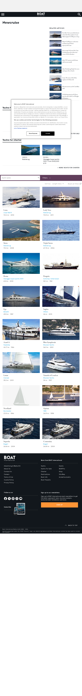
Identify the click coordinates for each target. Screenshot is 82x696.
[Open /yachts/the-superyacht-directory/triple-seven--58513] (61, 230)
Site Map (62, 474)
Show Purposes (33, 133)
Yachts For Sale (46, 469)
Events (61, 466)
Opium (46, 408)
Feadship (7, 345)
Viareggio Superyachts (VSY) (13, 279)
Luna (6, 210)
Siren (6, 243)
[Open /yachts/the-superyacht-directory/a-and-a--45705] (21, 329)
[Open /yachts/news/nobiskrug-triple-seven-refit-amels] (56, 70)
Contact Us (8, 471)
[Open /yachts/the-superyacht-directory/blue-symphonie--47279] (61, 329)
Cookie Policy (9, 480)
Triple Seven (48, 243)
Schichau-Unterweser (51, 279)
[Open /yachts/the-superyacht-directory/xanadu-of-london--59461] (61, 362)
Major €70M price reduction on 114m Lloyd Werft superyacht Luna (70, 43)
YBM (44, 411)
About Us (7, 469)
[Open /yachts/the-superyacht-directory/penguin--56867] (61, 263)
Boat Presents (46, 480)
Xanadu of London (50, 375)
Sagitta (45, 309)
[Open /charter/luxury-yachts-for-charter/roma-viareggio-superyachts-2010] (51, 150)
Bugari (6, 444)
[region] (41, 119)
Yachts (43, 466)
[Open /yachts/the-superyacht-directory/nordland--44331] (21, 395)
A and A (7, 342)
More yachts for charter (69, 168)
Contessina (47, 441)
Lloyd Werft (8, 213)
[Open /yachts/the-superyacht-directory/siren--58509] (21, 230)
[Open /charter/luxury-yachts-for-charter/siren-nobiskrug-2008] (30, 150)
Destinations (45, 474)
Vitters (45, 312)
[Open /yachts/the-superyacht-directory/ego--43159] (21, 296)
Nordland (7, 408)
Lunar (6, 375)
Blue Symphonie (49, 342)
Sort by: (48, 184)
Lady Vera (47, 210)
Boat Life (44, 477)
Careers (6, 474)
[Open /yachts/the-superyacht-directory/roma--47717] (21, 263)
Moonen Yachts (48, 345)
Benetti (6, 312)
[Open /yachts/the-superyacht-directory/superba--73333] (21, 428)
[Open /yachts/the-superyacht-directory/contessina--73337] (61, 428)
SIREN (24, 157)
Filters (45, 178)
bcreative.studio (65, 477)
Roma (6, 276)
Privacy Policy (9, 483)
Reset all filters (74, 184)
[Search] (38, 178)
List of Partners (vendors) (20, 128)
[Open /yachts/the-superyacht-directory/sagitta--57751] (61, 296)
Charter (43, 471)
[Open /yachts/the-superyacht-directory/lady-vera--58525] (61, 197)
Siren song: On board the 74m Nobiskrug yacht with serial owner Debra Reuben (70, 52)
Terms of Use (8, 477)
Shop (60, 471)
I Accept (47, 133)
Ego (5, 309)
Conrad (6, 378)
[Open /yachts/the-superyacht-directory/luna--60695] (21, 197)
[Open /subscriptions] (17, 509)
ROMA (45, 157)
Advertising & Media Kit (12, 466)
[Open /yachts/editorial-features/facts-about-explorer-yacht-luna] (56, 34)
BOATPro (62, 469)
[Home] (41, 14)
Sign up (59, 505)
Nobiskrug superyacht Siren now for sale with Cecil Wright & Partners (70, 96)
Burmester (7, 411)
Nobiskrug (26, 159)
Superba (7, 441)
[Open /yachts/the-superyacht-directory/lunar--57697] (21, 362)
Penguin (46, 276)
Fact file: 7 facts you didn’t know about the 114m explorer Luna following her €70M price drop (70, 34)
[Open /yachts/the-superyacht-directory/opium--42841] (61, 395)
